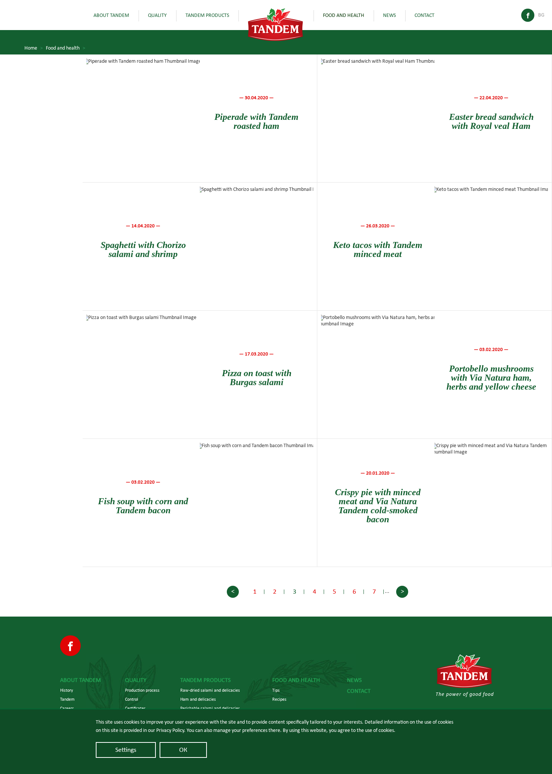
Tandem (67, 699)
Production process (142, 690)
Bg (541, 15)
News (389, 15)
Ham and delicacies (198, 699)
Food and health (343, 15)
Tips (276, 690)
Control (131, 699)
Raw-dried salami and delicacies (210, 690)
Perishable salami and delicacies (210, 708)
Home (33, 48)
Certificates (135, 708)
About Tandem (111, 15)
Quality (157, 15)
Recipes (279, 699)
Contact (424, 15)
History (66, 690)
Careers (67, 708)
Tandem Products (207, 15)
